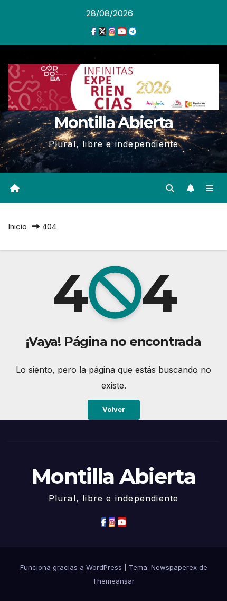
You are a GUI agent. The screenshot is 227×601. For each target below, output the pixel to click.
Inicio (17, 226)
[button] (170, 188)
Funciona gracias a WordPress (72, 567)
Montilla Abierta (113, 122)
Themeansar (113, 581)
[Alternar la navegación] (210, 188)
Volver (113, 409)
